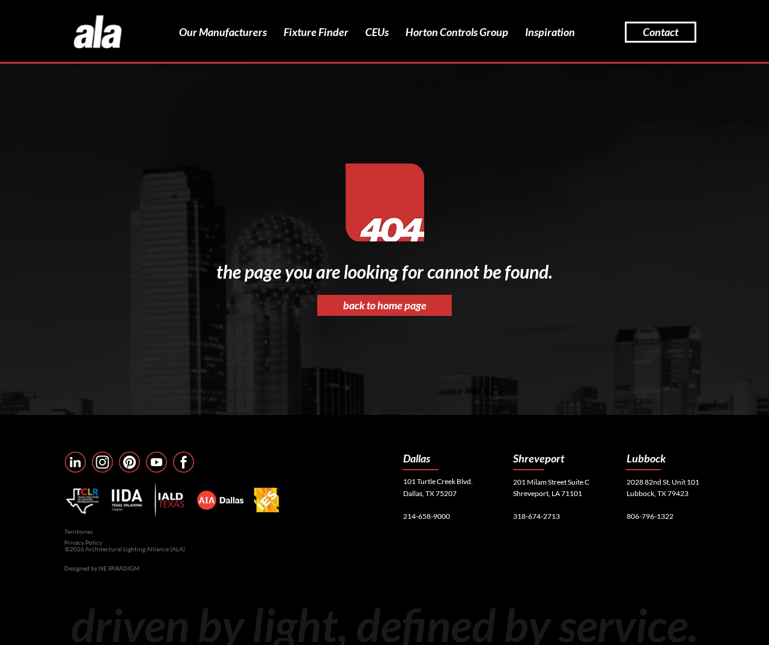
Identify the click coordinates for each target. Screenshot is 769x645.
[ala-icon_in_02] (75, 462)
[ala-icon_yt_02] (156, 462)
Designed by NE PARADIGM (101, 568)
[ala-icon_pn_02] (129, 462)
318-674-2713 (536, 516)
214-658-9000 (426, 516)
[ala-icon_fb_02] (183, 462)
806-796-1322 (650, 516)
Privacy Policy (83, 542)
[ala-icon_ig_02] (102, 462)
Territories (78, 531)
